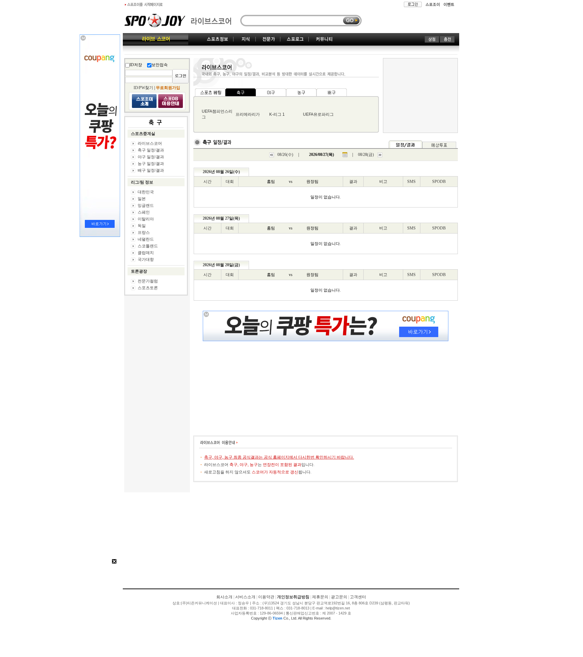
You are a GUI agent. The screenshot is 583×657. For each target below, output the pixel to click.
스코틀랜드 (148, 246)
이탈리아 (146, 219)
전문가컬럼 (148, 281)
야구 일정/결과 (151, 157)
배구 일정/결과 (151, 170)
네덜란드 (146, 239)
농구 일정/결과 (151, 163)
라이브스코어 (150, 143)
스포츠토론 (148, 287)
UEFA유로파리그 (318, 114)
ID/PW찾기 (143, 87)
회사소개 (224, 597)
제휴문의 (320, 597)
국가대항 (146, 259)
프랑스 (144, 232)
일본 (142, 198)
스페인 (144, 212)
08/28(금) (366, 154)
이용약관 (266, 597)
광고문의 (339, 597)
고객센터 (358, 597)
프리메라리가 (247, 114)
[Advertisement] (291, 538)
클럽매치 (146, 252)
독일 (142, 225)
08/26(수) (285, 154)
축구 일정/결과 (151, 150)
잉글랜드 (146, 205)
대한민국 (146, 192)
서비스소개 (245, 597)
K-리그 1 (277, 114)
